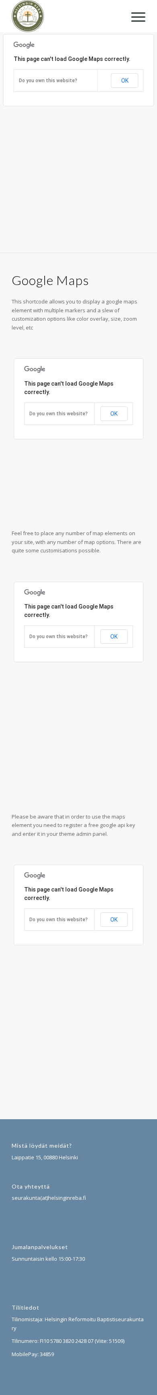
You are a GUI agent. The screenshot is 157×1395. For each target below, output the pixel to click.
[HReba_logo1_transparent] (65, 16)
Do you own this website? (48, 80)
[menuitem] (134, 16)
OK (124, 80)
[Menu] (134, 16)
